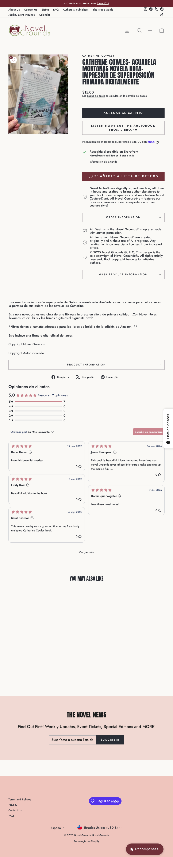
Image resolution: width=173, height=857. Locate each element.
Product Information (86, 365)
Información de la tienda (103, 161)
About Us (14, 10)
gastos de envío (96, 96)
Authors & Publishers (76, 10)
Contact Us (30, 10)
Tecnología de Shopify (86, 841)
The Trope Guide (103, 10)
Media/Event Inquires (21, 15)
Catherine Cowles (98, 56)
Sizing (45, 10)
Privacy (12, 805)
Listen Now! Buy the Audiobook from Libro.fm (123, 128)
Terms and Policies (19, 799)
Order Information (123, 217)
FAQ (56, 10)
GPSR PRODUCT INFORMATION (123, 274)
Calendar (44, 15)
